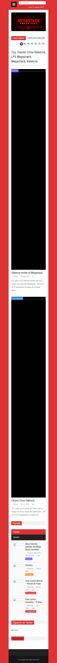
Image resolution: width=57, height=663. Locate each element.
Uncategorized (17, 298)
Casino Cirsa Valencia (31, 52)
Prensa (15, 276)
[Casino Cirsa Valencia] (28, 397)
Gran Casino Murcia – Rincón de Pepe (33, 582)
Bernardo (30, 569)
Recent (16, 537)
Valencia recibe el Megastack (27, 272)
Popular (16, 532)
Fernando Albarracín (33, 553)
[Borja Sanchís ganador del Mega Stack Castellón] (18, 548)
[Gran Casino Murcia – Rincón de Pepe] (18, 585)
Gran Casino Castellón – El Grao (33, 600)
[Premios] (18, 569)
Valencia (32, 61)
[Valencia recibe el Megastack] (28, 169)
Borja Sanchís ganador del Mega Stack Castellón (33, 547)
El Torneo (29, 574)
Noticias (15, 71)
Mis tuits (14, 630)
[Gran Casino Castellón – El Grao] (18, 603)
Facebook (18, 638)
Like (33, 504)
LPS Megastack (21, 57)
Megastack (18, 61)
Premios (29, 565)
